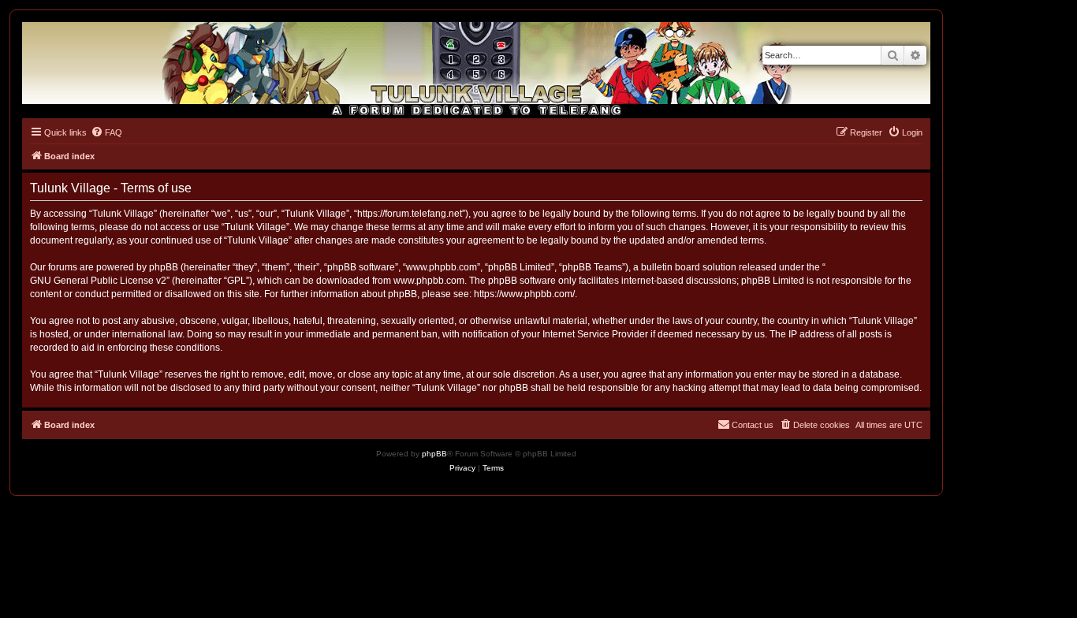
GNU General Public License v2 (98, 280)
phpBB (434, 453)
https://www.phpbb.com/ (524, 294)
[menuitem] (106, 132)
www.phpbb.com (428, 280)
